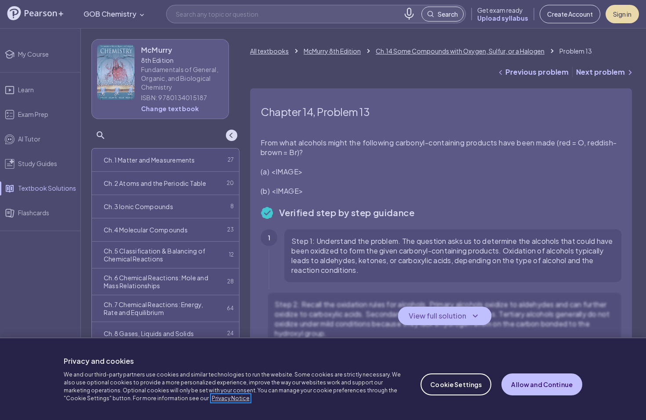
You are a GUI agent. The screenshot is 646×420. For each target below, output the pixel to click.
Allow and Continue (542, 384)
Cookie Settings (456, 384)
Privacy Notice (231, 398)
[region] (323, 378)
